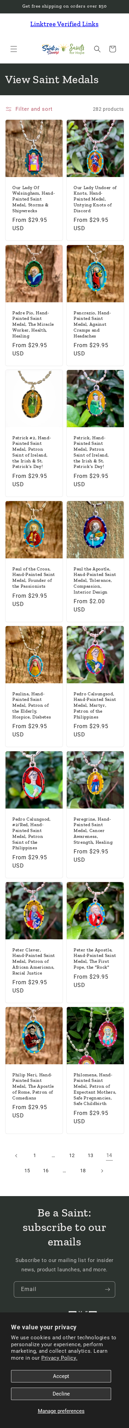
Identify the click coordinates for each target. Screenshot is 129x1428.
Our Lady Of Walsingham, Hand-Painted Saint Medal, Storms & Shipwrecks (33, 199)
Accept (61, 1376)
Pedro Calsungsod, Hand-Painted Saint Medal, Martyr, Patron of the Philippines (95, 705)
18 (83, 1170)
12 (72, 1155)
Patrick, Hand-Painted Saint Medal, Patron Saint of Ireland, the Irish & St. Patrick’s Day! (91, 452)
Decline (61, 1394)
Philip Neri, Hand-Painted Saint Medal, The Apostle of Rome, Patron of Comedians (33, 1086)
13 (91, 1155)
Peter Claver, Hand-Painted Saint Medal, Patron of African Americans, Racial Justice (33, 961)
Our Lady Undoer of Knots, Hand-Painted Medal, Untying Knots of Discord (95, 199)
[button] (13, 49)
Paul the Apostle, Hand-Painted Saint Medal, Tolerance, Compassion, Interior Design (95, 580)
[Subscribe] (107, 1289)
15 (27, 1170)
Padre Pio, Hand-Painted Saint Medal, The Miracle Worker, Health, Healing (33, 324)
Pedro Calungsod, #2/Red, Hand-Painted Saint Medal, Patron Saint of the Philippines (31, 833)
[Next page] (101, 1170)
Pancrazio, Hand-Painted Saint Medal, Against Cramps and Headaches (92, 324)
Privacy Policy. (59, 1358)
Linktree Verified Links (64, 24)
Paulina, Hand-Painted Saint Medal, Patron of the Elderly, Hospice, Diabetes (31, 705)
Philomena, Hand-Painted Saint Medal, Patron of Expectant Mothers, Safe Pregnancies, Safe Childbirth (95, 1089)
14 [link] (109, 1155)
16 (46, 1170)
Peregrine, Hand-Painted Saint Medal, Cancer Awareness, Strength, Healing (93, 830)
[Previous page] (16, 1155)
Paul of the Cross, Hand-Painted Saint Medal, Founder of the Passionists (33, 577)
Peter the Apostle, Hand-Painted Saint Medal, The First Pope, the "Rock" (95, 958)
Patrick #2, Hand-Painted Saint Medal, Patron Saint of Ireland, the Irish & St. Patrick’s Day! (31, 452)
